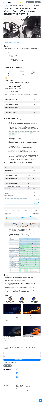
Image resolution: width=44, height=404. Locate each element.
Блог (17, 372)
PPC (17, 377)
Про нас (18, 371)
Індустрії (18, 375)
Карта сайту (25, 397)
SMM (17, 378)
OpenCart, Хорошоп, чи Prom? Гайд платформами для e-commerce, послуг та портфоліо (12, 319)
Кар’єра (18, 373)
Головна (5, 5)
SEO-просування (15, 42)
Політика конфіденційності (35, 397)
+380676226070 (6, 385)
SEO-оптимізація (8, 42)
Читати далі (6, 323)
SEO (8, 5)
